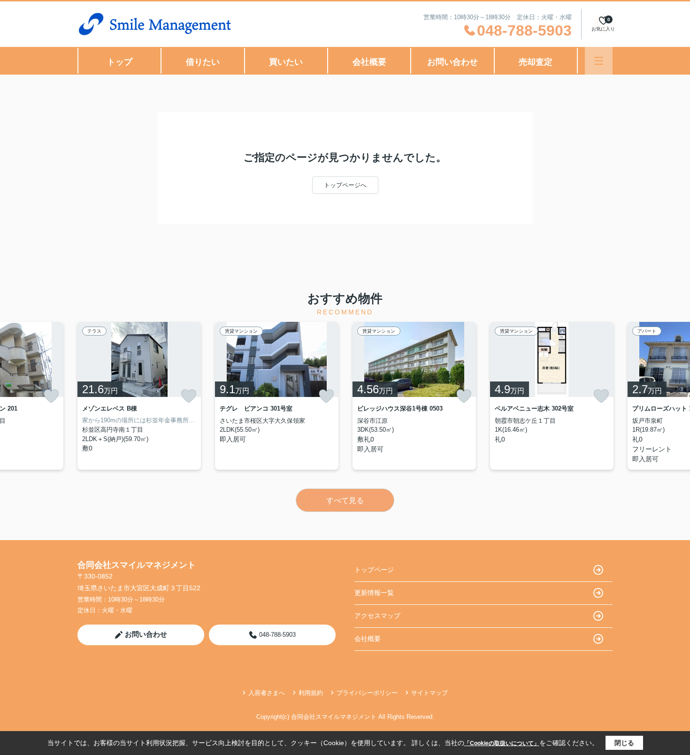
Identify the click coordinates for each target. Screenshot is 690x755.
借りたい (203, 62)
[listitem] (139, 396)
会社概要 (369, 62)
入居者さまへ (266, 692)
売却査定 (535, 62)
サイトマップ (429, 692)
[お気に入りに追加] (51, 396)
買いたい (286, 62)
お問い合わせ (452, 62)
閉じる (624, 743)
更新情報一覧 (374, 592)
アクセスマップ (377, 615)
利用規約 (311, 692)
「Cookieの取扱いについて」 (501, 743)
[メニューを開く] (599, 61)
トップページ (374, 569)
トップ (119, 62)
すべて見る (345, 500)
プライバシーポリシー (367, 692)
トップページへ (345, 185)
